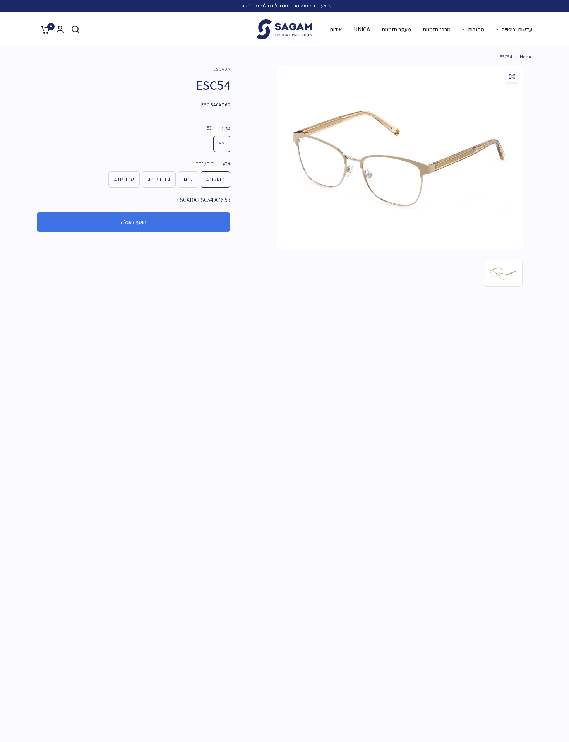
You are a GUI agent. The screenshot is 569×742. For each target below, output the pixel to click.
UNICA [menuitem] (362, 29)
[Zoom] (512, 76)
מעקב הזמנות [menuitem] (396, 29)
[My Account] (60, 29)
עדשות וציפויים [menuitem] (517, 29)
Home (526, 57)
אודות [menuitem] (336, 29)
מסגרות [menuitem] (476, 29)
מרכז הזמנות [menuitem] (437, 29)
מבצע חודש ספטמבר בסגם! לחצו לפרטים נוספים (284, 5)
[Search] (75, 29)
